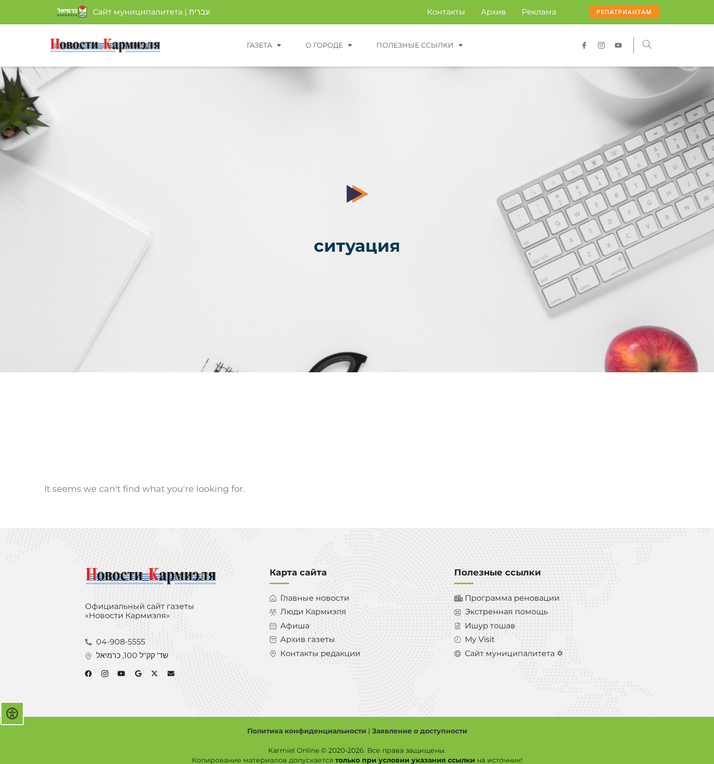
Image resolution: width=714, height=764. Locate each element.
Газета (259, 45)
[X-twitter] (154, 673)
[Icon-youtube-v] (618, 45)
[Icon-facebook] (584, 45)
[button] (647, 45)
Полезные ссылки (415, 45)
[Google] (138, 673)
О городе (324, 45)
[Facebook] (88, 673)
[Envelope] (171, 673)
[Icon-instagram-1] (601, 45)
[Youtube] (121, 673)
